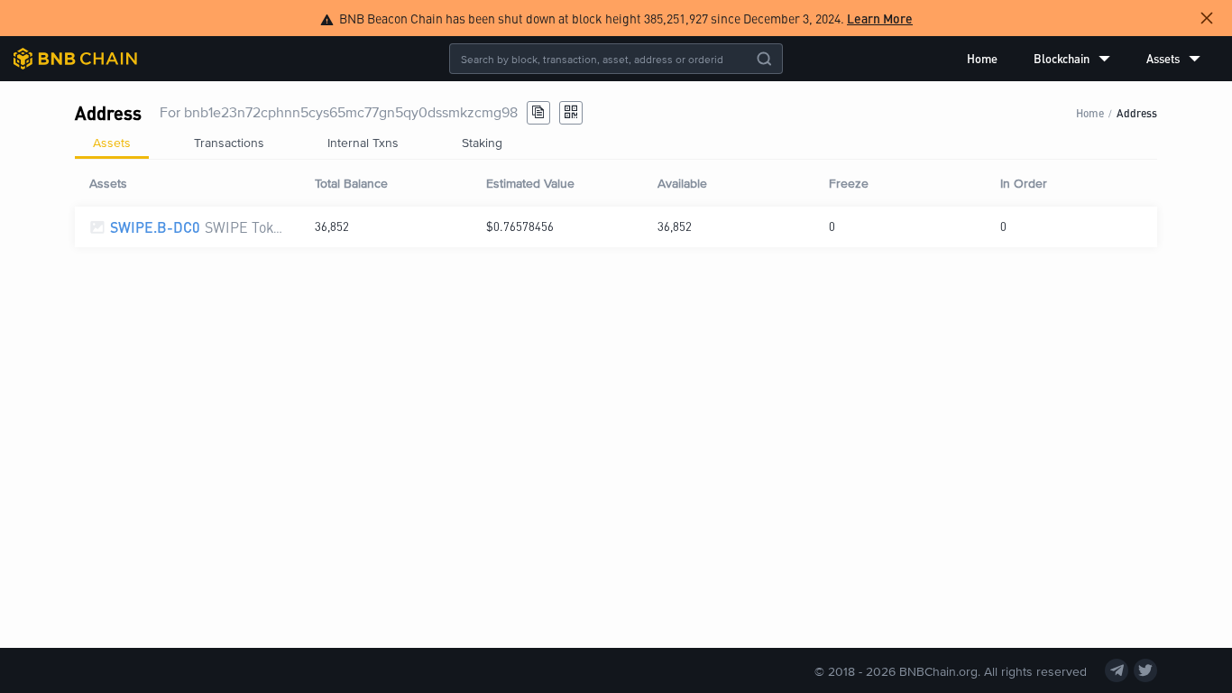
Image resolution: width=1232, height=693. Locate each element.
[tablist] (616, 142)
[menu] (1083, 58)
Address (1137, 112)
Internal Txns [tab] (363, 142)
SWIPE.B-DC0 (155, 227)
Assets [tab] (112, 142)
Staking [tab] (482, 142)
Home (982, 58)
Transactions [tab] (229, 142)
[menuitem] (982, 58)
